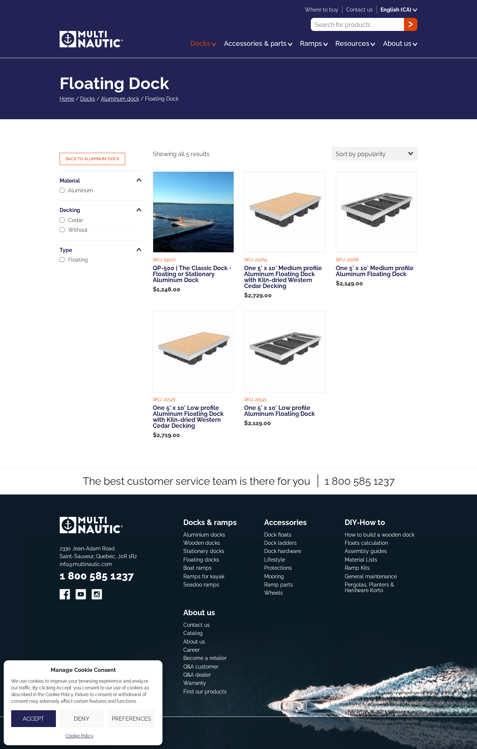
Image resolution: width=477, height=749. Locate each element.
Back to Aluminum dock (92, 158)
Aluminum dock (120, 98)
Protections (278, 568)
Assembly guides (366, 551)
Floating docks (201, 559)
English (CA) (395, 9)
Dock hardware (282, 551)
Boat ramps (197, 568)
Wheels (273, 592)
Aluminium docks (204, 534)
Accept (33, 718)
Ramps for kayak (203, 576)
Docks (87, 98)
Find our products (205, 691)
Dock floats (277, 534)
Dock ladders (280, 543)
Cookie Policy (80, 736)
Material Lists (361, 559)
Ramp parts (278, 584)
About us (194, 641)
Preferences (131, 718)
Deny (81, 718)
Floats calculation (366, 543)
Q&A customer (200, 666)
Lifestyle (274, 559)
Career (191, 649)
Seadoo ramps (201, 584)
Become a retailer (205, 658)
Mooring (274, 576)
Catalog (193, 633)
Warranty (194, 683)
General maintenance (371, 576)
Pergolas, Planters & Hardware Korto (369, 587)
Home (67, 98)
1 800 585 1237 (360, 480)
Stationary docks (203, 551)
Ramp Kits (357, 568)
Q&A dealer (197, 674)
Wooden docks (201, 543)
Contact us (196, 625)
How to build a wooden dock (379, 534)
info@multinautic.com (86, 564)
